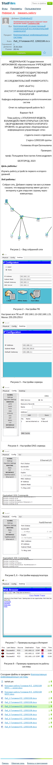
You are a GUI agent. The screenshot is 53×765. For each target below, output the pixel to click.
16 (49, 686)
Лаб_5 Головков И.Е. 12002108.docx (21, 714)
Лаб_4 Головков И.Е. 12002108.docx (21, 710)
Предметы (16, 8)
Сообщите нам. (34, 23)
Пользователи (33, 8)
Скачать (22, 53)
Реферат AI (8, 13)
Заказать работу (27, 13)
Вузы (5, 8)
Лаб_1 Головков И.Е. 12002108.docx (21, 698)
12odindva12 (26, 18)
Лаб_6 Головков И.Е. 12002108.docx (21, 719)
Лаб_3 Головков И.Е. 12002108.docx (21, 706)
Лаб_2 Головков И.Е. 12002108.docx (21, 702)
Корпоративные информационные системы (30, 36)
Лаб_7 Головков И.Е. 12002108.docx (21, 723)
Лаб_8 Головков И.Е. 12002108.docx (21, 727)
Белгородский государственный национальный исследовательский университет (31, 28)
